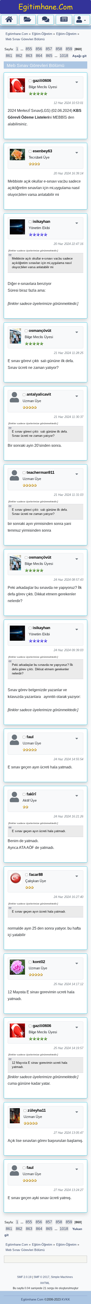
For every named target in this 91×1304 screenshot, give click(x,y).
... (22, 49)
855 (29, 49)
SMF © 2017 (41, 1277)
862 (19, 56)
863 (29, 56)
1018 (64, 56)
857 (49, 49)
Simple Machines (62, 1277)
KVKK (66, 1299)
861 (9, 56)
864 (39, 56)
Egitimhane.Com (32, 1299)
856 (39, 49)
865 (49, 56)
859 (69, 49)
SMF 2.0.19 (24, 1277)
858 (59, 49)
